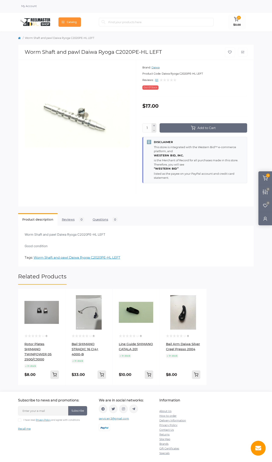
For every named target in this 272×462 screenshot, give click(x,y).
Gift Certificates (169, 448)
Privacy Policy (43, 420)
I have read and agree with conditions (51, 420)
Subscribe (77, 410)
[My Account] (265, 218)
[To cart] (54, 374)
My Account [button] (29, 6)
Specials (164, 453)
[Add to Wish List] (230, 52)
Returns (164, 434)
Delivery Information (172, 420)
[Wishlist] (59, 303)
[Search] (103, 22)
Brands (164, 443)
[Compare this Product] (242, 52)
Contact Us (166, 429)
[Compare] (59, 311)
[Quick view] (59, 295)
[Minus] (154, 130)
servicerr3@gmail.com (114, 418)
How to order (168, 415)
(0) (156, 80)
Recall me (24, 428)
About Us (165, 411)
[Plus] (154, 125)
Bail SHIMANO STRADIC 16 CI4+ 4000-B (85, 349)
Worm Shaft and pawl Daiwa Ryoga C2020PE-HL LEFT (77, 257)
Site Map (164, 439)
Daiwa (156, 67)
